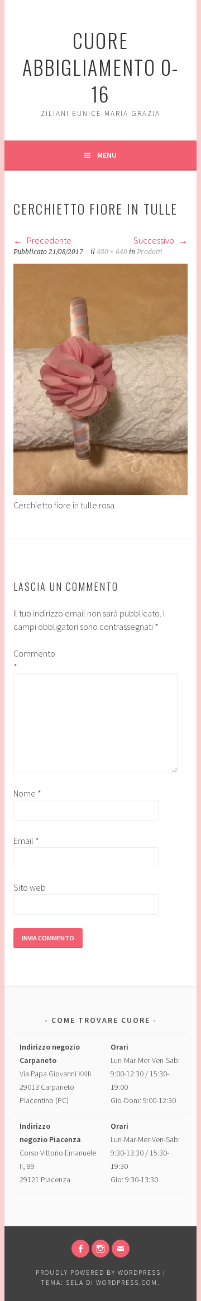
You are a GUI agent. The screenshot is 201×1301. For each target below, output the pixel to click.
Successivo (154, 240)
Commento (31, 660)
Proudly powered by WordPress (98, 1272)
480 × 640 (112, 252)
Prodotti (149, 252)
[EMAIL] (121, 1249)
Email (26, 840)
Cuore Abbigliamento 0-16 (100, 66)
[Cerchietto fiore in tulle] (100, 491)
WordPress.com (126, 1282)
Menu (107, 155)
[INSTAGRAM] (100, 1249)
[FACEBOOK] (80, 1249)
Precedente (48, 240)
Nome (27, 793)
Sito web (29, 887)
